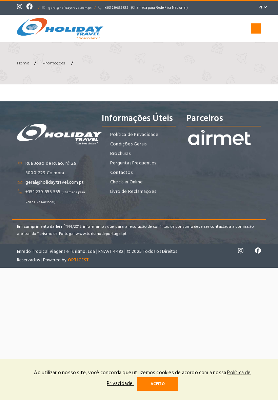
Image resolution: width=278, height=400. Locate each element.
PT (261, 7)
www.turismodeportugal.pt (101, 234)
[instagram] (21, 8)
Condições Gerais (128, 144)
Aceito (158, 384)
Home (23, 62)
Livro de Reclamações (133, 191)
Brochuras (120, 153)
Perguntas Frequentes (133, 163)
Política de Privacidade (134, 134)
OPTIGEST (78, 260)
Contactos (121, 172)
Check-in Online (126, 182)
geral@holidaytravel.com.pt (70, 8)
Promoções (53, 62)
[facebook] (31, 8)
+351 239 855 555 (146, 8)
